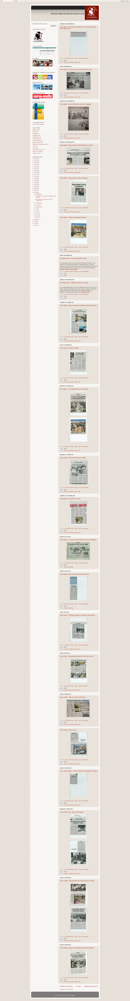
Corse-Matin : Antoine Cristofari (69, 348)
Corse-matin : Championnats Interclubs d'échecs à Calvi (76, 656)
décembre (38, 194)
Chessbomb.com (37, 137)
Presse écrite (77, 62)
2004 (35, 190)
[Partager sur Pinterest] (66, 60)
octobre (37, 205)
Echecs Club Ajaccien (38, 140)
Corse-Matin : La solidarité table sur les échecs (74, 389)
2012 (35, 174)
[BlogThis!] (62, 60)
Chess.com (35, 131)
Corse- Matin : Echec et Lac (68, 730)
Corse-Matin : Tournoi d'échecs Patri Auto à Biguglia (75, 104)
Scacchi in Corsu (37, 153)
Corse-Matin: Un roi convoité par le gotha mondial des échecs (78, 305)
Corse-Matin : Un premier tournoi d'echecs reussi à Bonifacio (78, 540)
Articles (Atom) (69, 989)
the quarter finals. (85, 292)
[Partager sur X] (63, 60)
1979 (35, 225)
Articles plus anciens (90, 986)
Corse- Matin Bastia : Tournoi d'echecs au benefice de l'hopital (78, 771)
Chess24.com (36, 133)
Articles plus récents (66, 986)
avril (37, 211)
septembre (38, 207)
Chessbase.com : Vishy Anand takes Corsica (73, 258)
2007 (35, 184)
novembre (38, 203)
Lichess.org (35, 147)
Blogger (73, 995)
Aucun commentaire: (84, 58)
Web (65, 275)
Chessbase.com (36, 135)
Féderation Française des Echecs (41, 144)
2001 (35, 221)
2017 (35, 164)
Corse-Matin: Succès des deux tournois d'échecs (74, 574)
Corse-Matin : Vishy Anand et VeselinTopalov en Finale (76, 145)
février (37, 214)
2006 (35, 186)
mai (37, 208)
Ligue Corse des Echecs (38, 149)
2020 (35, 158)
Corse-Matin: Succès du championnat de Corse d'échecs (77, 948)
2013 (35, 172)
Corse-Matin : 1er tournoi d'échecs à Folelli (72, 458)
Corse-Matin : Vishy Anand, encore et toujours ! (74, 178)
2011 (35, 176)
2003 (35, 192)
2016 (35, 166)
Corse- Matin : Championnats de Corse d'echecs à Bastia (77, 881)
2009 (35, 180)
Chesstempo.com (37, 138)
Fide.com (35, 146)
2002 (35, 219)
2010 (35, 178)
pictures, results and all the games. (69, 269)
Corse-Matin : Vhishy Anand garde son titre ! (73, 217)
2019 (35, 160)
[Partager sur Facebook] (65, 60)
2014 (35, 170)
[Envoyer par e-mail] (60, 60)
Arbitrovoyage (36, 129)
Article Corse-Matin (68, 62)
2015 (35, 168)
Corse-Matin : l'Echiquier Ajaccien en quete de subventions (77, 615)
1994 (35, 223)
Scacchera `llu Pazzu (38, 151)
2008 (35, 182)
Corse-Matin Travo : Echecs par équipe (71, 812)
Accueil (78, 986)
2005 (35, 188)
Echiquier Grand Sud (38, 142)
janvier (37, 216)
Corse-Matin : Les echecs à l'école (70, 498)
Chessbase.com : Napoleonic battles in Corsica (74, 282)
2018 (35, 162)
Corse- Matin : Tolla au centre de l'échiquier (73, 697)
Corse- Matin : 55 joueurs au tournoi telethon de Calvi (76, 69)
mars (37, 212)
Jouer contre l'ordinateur (38, 124)
